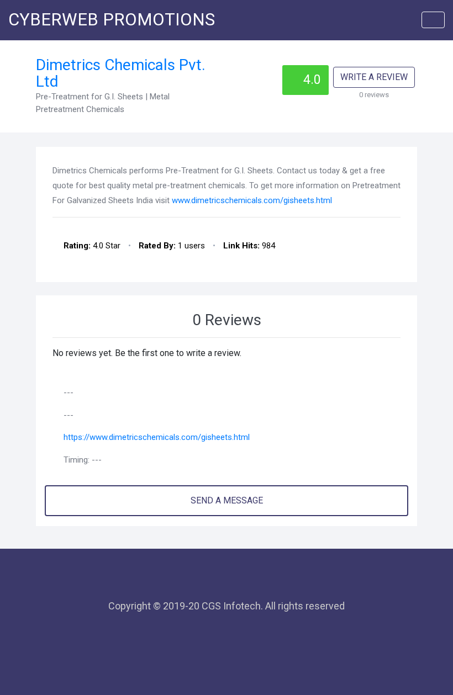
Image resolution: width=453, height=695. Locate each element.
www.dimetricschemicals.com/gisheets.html (252, 200)
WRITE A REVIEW (374, 77)
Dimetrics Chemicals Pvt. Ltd (121, 73)
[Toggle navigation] (433, 20)
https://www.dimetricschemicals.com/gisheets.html (157, 437)
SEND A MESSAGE (227, 500)
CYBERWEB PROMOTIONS (111, 19)
